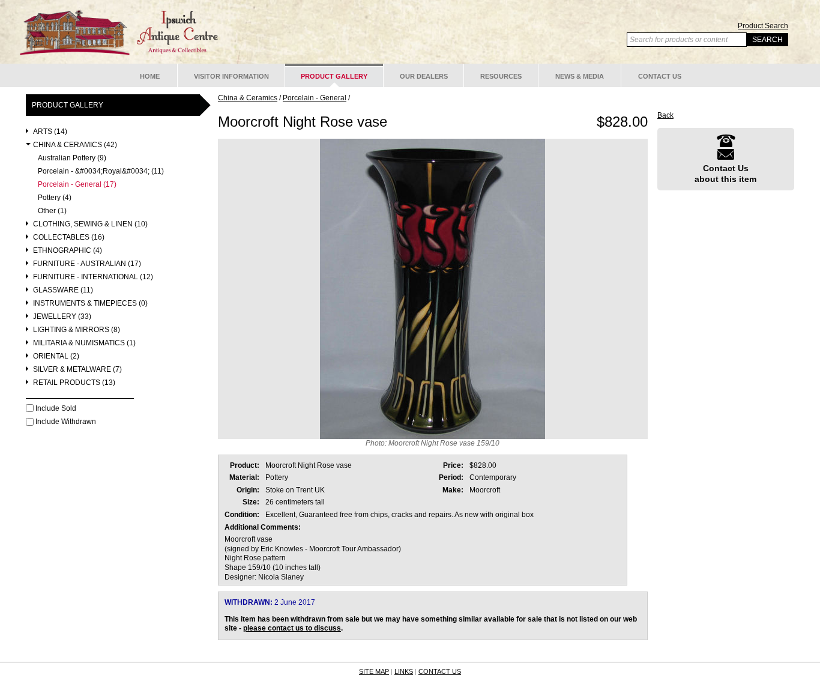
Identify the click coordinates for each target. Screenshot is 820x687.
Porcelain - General (314, 98)
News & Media (579, 76)
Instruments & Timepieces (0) (90, 303)
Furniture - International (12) (93, 277)
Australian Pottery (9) (72, 158)
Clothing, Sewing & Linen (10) (90, 224)
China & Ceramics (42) (75, 145)
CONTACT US (439, 671)
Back (665, 115)
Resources (501, 76)
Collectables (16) (68, 237)
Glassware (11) (63, 290)
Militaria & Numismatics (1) (84, 343)
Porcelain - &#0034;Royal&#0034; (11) (101, 171)
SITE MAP (374, 671)
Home (150, 76)
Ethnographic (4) (67, 251)
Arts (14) (50, 132)
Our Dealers (424, 76)
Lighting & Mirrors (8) (76, 330)
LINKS (403, 671)
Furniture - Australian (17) (87, 264)
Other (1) (52, 211)
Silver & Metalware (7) (77, 370)
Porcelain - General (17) (77, 185)
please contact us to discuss (292, 628)
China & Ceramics (247, 98)
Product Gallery (334, 76)
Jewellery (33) (62, 317)
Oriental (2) (56, 356)
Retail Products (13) (74, 383)
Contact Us (659, 76)
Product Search (763, 26)
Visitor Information (231, 76)
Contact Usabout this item (725, 173)
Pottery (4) (54, 198)
